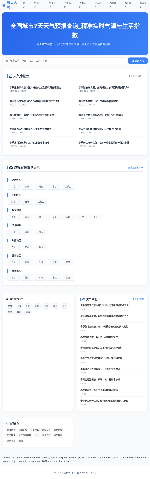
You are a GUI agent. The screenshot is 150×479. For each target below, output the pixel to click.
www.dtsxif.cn (10, 457)
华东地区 (67, 5)
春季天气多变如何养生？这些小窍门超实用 (101, 358)
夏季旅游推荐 (25, 435)
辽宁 (13, 201)
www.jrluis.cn (63, 457)
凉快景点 (11, 441)
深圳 (37, 306)
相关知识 (143, 5)
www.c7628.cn (42, 461)
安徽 (54, 217)
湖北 (27, 232)
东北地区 (52, 5)
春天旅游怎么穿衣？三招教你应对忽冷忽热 (101, 347)
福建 (68, 217)
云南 (54, 262)
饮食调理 (23, 430)
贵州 (41, 262)
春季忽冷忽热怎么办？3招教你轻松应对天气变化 (104, 326)
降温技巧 (46, 430)
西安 (19, 312)
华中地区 (97, 5)
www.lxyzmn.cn (137, 457)
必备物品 (35, 430)
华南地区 (82, 5)
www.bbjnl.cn (26, 461)
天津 (27, 186)
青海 (41, 277)
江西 (82, 217)
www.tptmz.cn (79, 457)
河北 (41, 186)
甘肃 (27, 277)
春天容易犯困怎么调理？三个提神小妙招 (100, 379)
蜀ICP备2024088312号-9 (83, 472)
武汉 (10, 312)
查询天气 (139, 61)
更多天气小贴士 (135, 76)
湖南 (41, 232)
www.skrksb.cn (96, 457)
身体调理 (58, 430)
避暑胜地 (58, 435)
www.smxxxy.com (45, 457)
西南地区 (113, 5)
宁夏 (54, 277)
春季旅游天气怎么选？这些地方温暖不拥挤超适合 (104, 305)
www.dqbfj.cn (10, 461)
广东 (13, 247)
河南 (13, 232)
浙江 (41, 217)
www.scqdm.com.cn (116, 457)
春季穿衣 (46, 435)
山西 (54, 186)
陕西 (13, 277)
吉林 (27, 201)
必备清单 (11, 430)
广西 (27, 247)
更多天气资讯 (138, 299)
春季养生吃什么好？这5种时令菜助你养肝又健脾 (104, 400)
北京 (13, 186)
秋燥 (21, 441)
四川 (13, 262)
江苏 (27, 217)
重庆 (27, 262)
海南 (41, 247)
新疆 (68, 277)
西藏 (68, 262)
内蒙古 (68, 186)
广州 (28, 306)
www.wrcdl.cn (27, 457)
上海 (13, 217)
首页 (24, 5)
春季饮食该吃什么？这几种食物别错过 (99, 337)
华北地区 (37, 5)
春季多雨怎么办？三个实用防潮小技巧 (99, 390)
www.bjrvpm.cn (60, 461)
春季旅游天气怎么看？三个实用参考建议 (100, 369)
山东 (95, 217)
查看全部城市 (134, 167)
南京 (28, 312)
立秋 (37, 435)
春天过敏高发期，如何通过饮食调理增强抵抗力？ (104, 315)
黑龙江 (41, 201)
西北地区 (128, 5)
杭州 (46, 306)
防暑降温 (11, 435)
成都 (55, 306)
